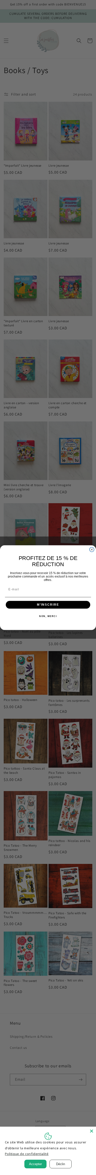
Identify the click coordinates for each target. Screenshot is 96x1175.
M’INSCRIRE (48, 604)
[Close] (91, 1131)
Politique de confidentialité (27, 1154)
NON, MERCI (48, 616)
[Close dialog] (91, 549)
